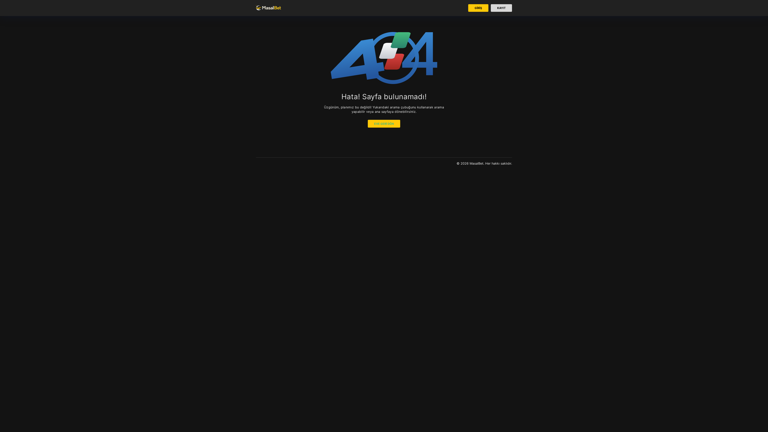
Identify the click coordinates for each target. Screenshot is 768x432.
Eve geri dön (384, 123)
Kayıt (501, 8)
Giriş (478, 8)
